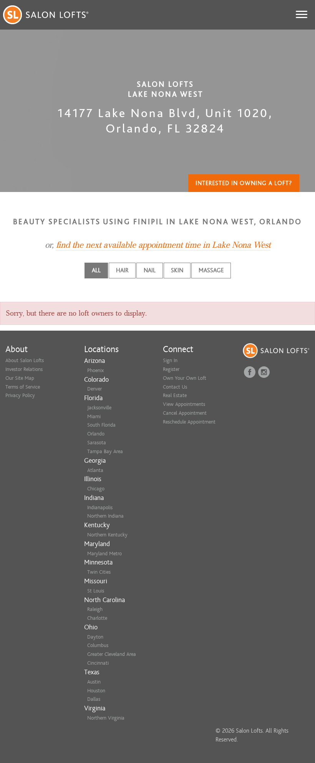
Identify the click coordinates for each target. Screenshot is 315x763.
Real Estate (175, 395)
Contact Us (175, 387)
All (96, 270)
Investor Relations (24, 369)
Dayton (95, 637)
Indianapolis (100, 507)
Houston (96, 690)
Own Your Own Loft (184, 378)
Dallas (93, 699)
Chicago (95, 489)
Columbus (97, 645)
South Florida (101, 425)
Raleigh (95, 609)
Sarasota (96, 442)
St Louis (95, 591)
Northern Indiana (105, 516)
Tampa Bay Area (105, 451)
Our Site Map (19, 378)
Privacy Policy (20, 395)
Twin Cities (99, 572)
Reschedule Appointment (189, 422)
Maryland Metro (104, 553)
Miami (94, 416)
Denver (94, 389)
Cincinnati (98, 663)
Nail (150, 270)
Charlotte (97, 618)
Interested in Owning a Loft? (244, 183)
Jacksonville (99, 407)
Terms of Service (22, 387)
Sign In (170, 360)
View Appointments (184, 404)
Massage (211, 270)
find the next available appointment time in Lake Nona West (163, 245)
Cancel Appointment (185, 413)
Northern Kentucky (107, 535)
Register (171, 369)
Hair (122, 270)
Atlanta (95, 470)
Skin (177, 270)
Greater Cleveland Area (111, 654)
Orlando (95, 434)
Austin (94, 682)
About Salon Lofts (24, 360)
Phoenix (95, 370)
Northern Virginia (105, 718)
